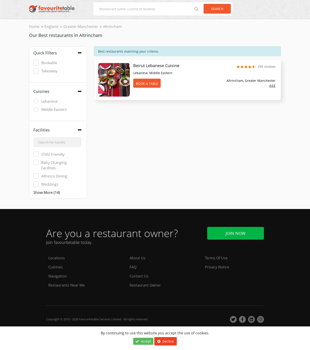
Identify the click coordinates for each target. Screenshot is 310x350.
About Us (137, 257)
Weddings (49, 184)
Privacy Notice (217, 267)
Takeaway (49, 70)
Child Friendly (52, 154)
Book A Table (147, 83)
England (51, 26)
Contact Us (139, 276)
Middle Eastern (54, 109)
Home (34, 26)
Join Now (236, 233)
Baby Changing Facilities (54, 165)
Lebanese (49, 101)
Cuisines (55, 267)
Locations (56, 257)
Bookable (49, 62)
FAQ (133, 267)
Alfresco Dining (54, 176)
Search (217, 9)
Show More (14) (46, 192)
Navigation (57, 276)
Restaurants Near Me (66, 285)
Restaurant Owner (145, 285)
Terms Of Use (216, 257)
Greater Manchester (80, 26)
